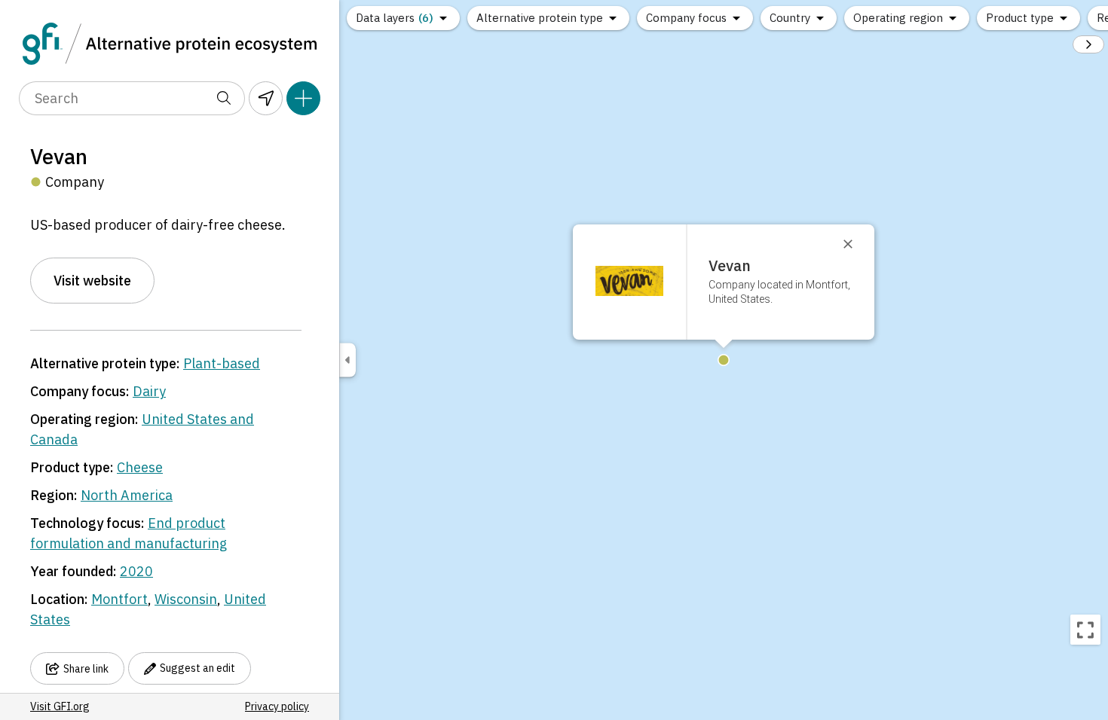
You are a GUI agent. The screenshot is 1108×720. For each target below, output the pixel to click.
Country (790, 18)
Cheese (140, 467)
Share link (86, 669)
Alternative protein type (539, 18)
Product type (1020, 18)
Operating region (898, 18)
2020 (136, 571)
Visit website (92, 280)
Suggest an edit (197, 668)
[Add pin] (303, 98)
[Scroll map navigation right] (1088, 44)
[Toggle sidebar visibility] (347, 360)
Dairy (149, 391)
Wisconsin (186, 599)
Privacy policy (277, 706)
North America (127, 495)
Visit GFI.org (60, 706)
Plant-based (221, 363)
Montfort (119, 599)
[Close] (855, 244)
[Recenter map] (1085, 630)
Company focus (686, 18)
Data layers (394, 18)
